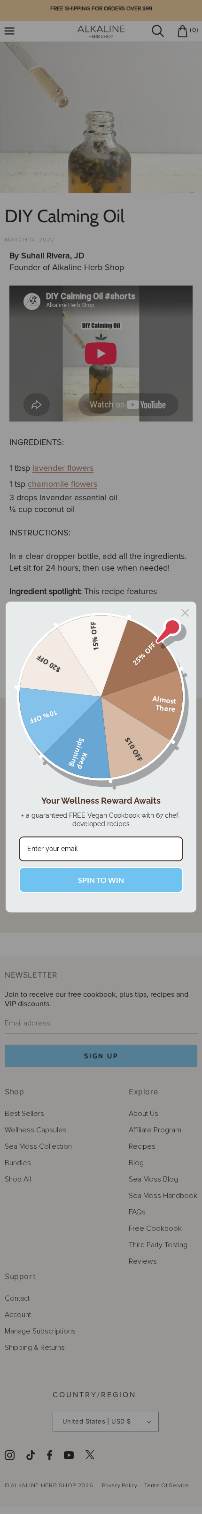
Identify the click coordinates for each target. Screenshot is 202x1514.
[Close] (185, 613)
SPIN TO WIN (101, 879)
